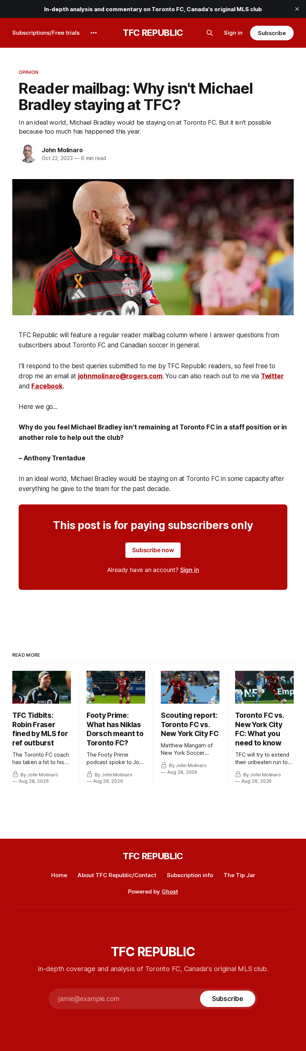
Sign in (233, 32)
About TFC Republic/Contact (117, 875)
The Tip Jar (239, 875)
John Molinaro (62, 150)
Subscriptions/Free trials (45, 32)
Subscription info (190, 875)
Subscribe (272, 33)
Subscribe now (153, 550)
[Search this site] (210, 33)
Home (59, 875)
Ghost (170, 891)
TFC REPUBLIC (153, 32)
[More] (94, 33)
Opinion (28, 72)
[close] (297, 9)
